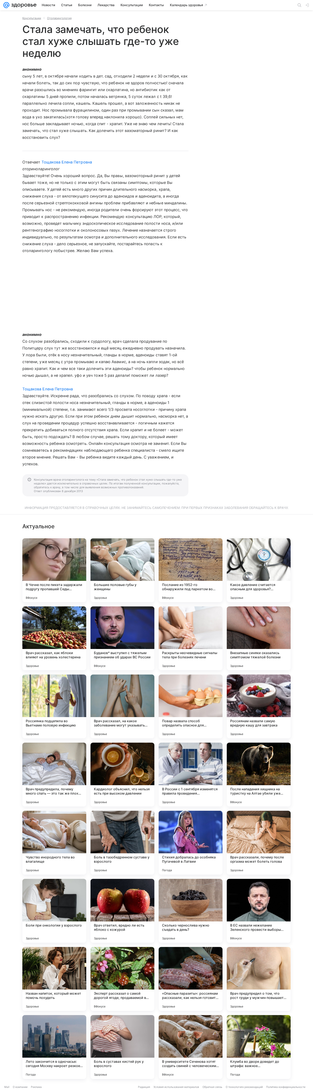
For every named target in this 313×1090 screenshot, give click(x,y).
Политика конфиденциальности (285, 1087)
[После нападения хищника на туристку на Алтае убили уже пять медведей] (259, 774)
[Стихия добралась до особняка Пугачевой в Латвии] (191, 843)
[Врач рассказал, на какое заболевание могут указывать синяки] (122, 706)
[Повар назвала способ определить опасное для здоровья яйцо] (191, 706)
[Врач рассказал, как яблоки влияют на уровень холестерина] (54, 638)
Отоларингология (59, 18)
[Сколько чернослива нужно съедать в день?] (191, 911)
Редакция (144, 1087)
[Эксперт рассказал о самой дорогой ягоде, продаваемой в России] (122, 979)
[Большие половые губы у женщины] (122, 570)
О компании (20, 1087)
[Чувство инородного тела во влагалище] (54, 843)
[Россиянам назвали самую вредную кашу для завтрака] (259, 706)
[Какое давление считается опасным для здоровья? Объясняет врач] (259, 570)
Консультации (31, 18)
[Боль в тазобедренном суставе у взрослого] (122, 843)
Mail (6, 1087)
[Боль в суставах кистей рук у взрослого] (122, 1047)
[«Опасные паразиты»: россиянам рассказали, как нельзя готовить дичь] (191, 979)
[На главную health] (23, 5)
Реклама (36, 1087)
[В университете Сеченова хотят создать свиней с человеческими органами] (191, 1047)
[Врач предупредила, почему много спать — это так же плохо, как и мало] (54, 774)
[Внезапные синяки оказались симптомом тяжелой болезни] (259, 638)
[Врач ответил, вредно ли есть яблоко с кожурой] (122, 911)
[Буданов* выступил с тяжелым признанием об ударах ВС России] (122, 638)
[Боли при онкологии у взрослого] (54, 911)
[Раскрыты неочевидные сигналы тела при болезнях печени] (191, 638)
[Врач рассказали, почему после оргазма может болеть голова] (259, 843)
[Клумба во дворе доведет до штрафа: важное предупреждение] (259, 1047)
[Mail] (6, 5)
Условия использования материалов (176, 1087)
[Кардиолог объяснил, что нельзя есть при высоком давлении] (122, 774)
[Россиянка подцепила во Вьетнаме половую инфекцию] (54, 706)
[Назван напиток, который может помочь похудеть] (54, 979)
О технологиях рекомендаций (244, 1087)
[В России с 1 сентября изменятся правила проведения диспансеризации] (191, 774)
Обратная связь (212, 1087)
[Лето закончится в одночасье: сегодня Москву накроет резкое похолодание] (54, 1047)
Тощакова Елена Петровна (67, 162)
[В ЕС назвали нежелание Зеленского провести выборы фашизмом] (259, 911)
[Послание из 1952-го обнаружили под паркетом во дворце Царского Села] (191, 570)
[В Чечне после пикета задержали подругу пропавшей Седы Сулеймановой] (54, 570)
